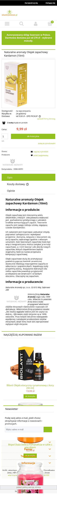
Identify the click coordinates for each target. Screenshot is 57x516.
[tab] (28, 177)
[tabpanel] (28, 261)
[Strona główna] (28, 13)
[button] (7, 24)
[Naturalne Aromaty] (15, 161)
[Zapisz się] (48, 429)
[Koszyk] (50, 24)
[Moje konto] (35, 24)
